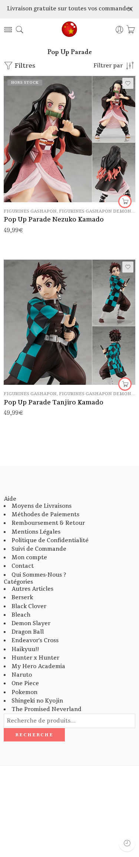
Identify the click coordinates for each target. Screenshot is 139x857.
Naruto (21, 674)
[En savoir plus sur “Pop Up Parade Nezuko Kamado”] (125, 201)
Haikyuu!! (25, 649)
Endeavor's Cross (35, 640)
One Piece (25, 683)
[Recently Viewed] (127, 843)
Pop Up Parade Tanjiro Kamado (53, 402)
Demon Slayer (30, 623)
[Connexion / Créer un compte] (119, 29)
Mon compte (29, 557)
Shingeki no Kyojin (37, 700)
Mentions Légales (35, 532)
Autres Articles (32, 589)
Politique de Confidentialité (50, 540)
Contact (22, 566)
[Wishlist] (127, 83)
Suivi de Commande (38, 549)
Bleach (20, 614)
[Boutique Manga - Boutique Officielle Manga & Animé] (69, 29)
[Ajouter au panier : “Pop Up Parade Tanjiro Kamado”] (125, 384)
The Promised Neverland (46, 709)
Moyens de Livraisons (41, 506)
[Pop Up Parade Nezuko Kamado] (69, 139)
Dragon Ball (27, 632)
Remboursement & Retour (48, 523)
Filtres (24, 65)
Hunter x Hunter (35, 657)
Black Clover (28, 606)
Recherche (34, 735)
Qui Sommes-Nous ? (38, 574)
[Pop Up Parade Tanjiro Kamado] (69, 322)
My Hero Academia (38, 666)
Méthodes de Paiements (45, 514)
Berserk (22, 597)
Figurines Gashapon (30, 211)
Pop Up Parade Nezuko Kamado (54, 219)
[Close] (130, 9)
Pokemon (24, 692)
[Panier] (130, 30)
